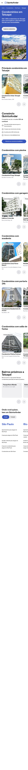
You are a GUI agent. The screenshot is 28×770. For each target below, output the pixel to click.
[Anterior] (19, 104)
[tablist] (9, 417)
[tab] (5, 417)
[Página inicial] (12, 3)
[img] (12, 84)
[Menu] (2, 2)
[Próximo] (24, 104)
